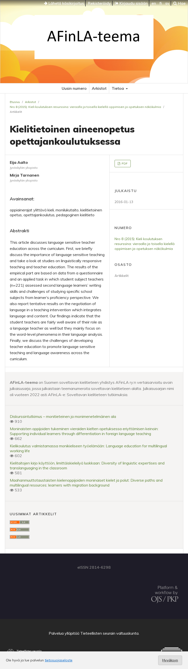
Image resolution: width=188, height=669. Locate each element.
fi (160, 3)
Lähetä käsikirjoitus (65, 3)
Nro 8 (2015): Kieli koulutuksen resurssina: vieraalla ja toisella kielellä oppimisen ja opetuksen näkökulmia (85, 107)
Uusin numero (74, 88)
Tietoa (118, 88)
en (154, 3)
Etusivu (15, 102)
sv (167, 3)
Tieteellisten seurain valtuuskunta (109, 633)
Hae (181, 3)
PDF (124, 163)
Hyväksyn (170, 660)
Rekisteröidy (99, 3)
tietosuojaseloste (58, 660)
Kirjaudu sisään (133, 3)
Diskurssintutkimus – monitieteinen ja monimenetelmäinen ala (63, 416)
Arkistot (99, 88)
